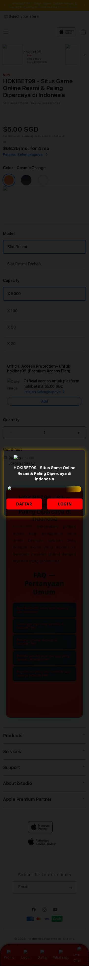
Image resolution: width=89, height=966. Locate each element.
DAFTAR (24, 504)
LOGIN (65, 504)
